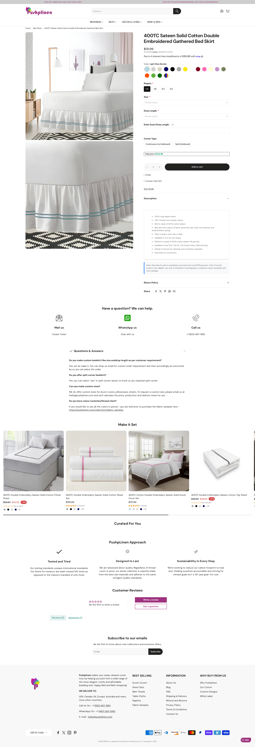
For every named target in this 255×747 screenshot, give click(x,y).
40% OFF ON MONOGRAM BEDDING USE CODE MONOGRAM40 (190, 2)
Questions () (75, 617)
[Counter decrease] (147, 167)
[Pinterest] (165, 291)
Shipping (155, 52)
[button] (136, 11)
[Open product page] (33, 461)
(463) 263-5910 (107, 711)
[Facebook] (156, 291)
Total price (150, 154)
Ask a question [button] (151, 606)
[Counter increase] (159, 167)
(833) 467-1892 (103, 705)
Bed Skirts (37, 28)
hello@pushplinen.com (100, 716)
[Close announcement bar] (252, 2)
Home (28, 28)
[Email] (174, 291)
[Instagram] (69, 733)
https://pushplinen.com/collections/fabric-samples (96, 409)
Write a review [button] (150, 599)
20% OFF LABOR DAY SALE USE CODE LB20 (62, 2)
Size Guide (149, 189)
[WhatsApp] (169, 291)
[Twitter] (160, 291)
